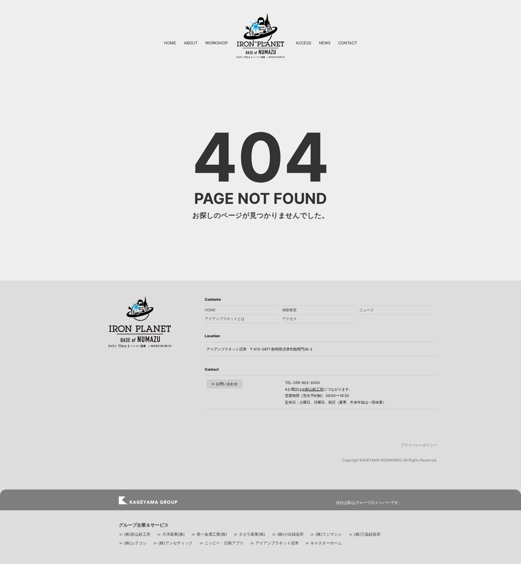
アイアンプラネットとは (225, 318)
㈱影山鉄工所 (313, 389)
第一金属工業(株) (212, 534)
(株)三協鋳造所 (367, 534)
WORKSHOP (216, 42)
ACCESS (303, 42)
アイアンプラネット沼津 (276, 542)
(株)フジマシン (328, 534)
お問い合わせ (227, 384)
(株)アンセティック (175, 542)
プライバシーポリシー (419, 445)
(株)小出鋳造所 (290, 534)
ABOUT (190, 42)
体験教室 (289, 310)
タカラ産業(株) (252, 534)
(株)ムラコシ (135, 542)
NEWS (324, 42)
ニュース (366, 310)
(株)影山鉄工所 (137, 534)
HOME (170, 42)
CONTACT (347, 42)
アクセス (289, 318)
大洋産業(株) (173, 534)
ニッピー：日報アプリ (224, 542)
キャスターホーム (326, 542)
